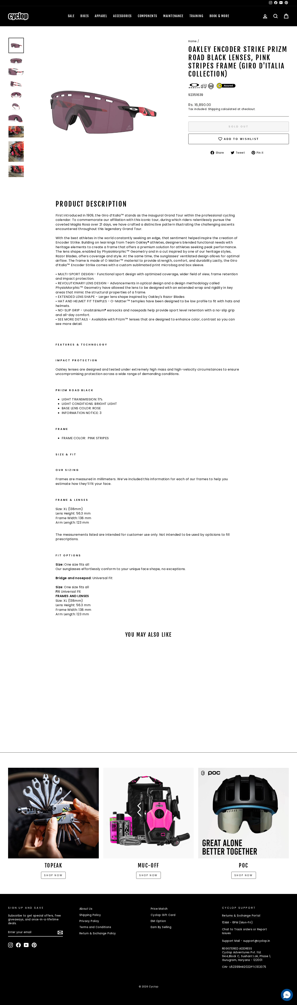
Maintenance (173, 16)
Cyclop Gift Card (163, 915)
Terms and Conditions (95, 927)
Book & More (219, 16)
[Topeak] (53, 813)
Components (147, 16)
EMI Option (158, 921)
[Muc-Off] (148, 813)
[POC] (243, 813)
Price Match (159, 909)
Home (192, 41)
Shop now (53, 875)
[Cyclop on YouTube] (26, 945)
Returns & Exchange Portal (241, 916)
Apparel (101, 16)
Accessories (122, 16)
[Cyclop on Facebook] (18, 945)
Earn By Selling (161, 927)
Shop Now (148, 875)
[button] (287, 995)
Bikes (84, 16)
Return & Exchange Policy (97, 933)
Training (196, 16)
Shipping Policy (90, 915)
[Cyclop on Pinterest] (34, 945)
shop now (243, 875)
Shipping (214, 109)
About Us (85, 909)
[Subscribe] (60, 932)
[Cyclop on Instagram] (10, 945)
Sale (71, 16)
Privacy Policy (89, 921)
